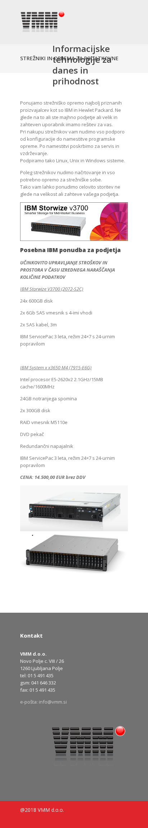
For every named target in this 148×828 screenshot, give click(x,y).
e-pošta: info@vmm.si (43, 702)
